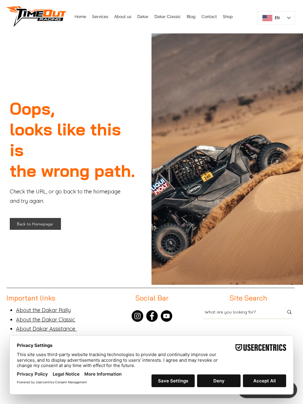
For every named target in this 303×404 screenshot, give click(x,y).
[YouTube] (166, 316)
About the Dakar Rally (43, 310)
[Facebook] (152, 316)
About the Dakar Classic (45, 319)
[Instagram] (137, 316)
